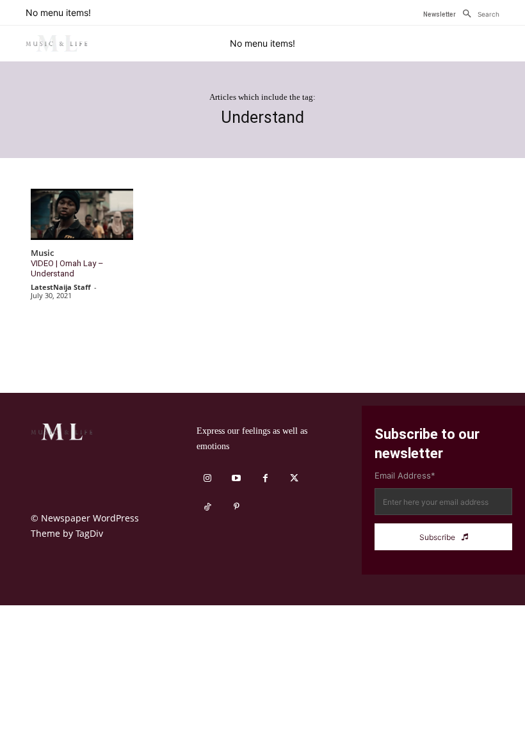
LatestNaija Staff (61, 287)
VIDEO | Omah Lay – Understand (67, 268)
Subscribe (437, 537)
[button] (477, 14)
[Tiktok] (208, 507)
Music (42, 253)
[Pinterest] (236, 507)
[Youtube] (236, 478)
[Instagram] (208, 478)
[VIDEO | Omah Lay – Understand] (82, 214)
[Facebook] (265, 478)
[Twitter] (294, 478)
